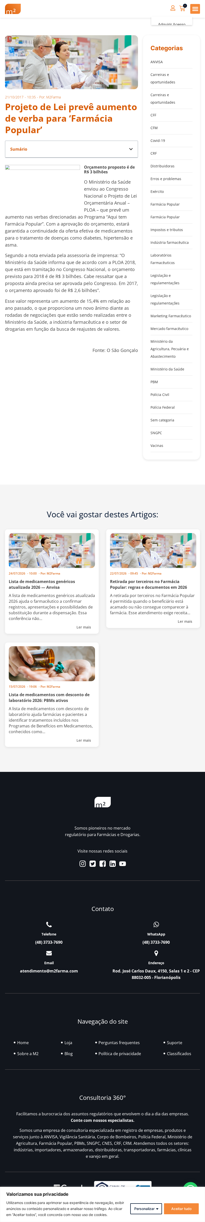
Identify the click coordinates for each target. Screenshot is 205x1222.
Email (49, 962)
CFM (154, 127)
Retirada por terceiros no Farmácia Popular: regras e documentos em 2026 (148, 584)
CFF (153, 115)
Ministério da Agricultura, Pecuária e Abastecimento (169, 349)
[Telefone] (49, 924)
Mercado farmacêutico (169, 328)
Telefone (49, 934)
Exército (157, 191)
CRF (153, 153)
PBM (154, 381)
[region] (102, 1204)
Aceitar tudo (181, 1209)
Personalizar (144, 1209)
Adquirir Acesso (172, 24)
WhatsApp (156, 934)
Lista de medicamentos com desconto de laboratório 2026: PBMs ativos (49, 697)
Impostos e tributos (166, 229)
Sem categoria (162, 420)
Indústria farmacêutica (169, 242)
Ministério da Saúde (167, 369)
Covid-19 (157, 140)
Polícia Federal (162, 407)
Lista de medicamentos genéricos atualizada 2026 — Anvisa (42, 584)
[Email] (49, 953)
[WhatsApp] (156, 924)
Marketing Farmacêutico (170, 315)
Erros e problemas (165, 178)
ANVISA (156, 61)
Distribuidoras (162, 166)
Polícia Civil (159, 394)
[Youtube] (122, 863)
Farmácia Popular (165, 204)
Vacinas (156, 445)
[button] (195, 9)
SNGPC (156, 432)
